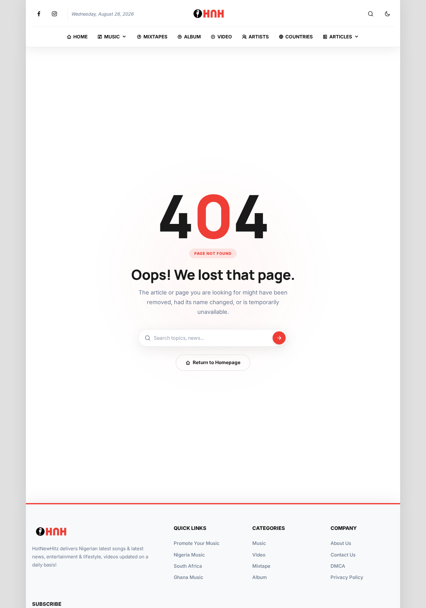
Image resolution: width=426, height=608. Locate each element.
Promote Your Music (197, 543)
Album (259, 577)
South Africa (188, 566)
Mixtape (261, 566)
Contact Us (343, 555)
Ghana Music (188, 577)
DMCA (338, 566)
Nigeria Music (189, 555)
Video (258, 555)
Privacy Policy (347, 577)
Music (259, 543)
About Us (341, 543)
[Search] (370, 14)
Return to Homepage (216, 362)
